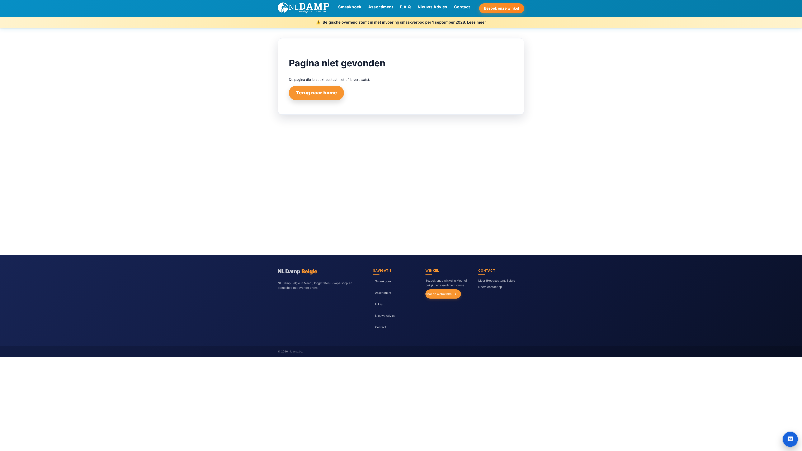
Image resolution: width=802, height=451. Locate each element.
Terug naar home (316, 93)
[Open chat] (790, 439)
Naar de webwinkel (438, 294)
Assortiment (380, 7)
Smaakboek (349, 7)
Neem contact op (490, 287)
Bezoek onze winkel (501, 8)
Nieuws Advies (432, 7)
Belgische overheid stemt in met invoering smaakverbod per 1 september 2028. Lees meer (404, 22)
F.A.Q (405, 7)
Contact (462, 7)
